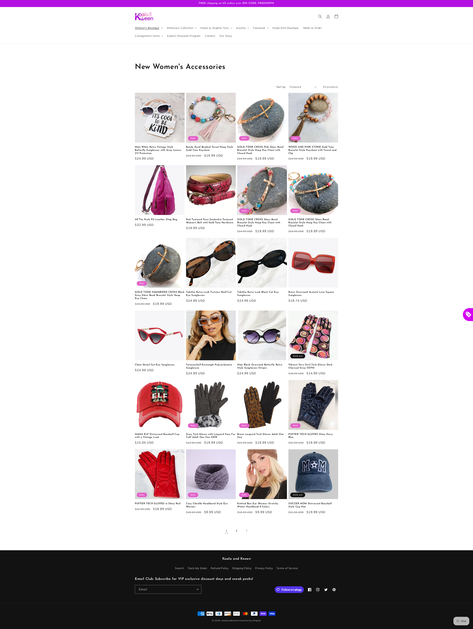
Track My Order (197, 568)
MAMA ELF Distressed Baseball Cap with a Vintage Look (157, 436)
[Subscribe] (197, 589)
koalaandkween (230, 620)
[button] (148, 28)
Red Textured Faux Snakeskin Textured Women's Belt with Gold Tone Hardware (210, 221)
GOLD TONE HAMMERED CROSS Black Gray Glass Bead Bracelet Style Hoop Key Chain (160, 295)
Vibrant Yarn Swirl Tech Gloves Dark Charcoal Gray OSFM (310, 366)
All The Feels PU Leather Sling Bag (156, 219)
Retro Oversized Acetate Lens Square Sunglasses (311, 293)
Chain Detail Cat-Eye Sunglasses (155, 365)
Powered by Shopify (250, 620)
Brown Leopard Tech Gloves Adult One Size (260, 436)
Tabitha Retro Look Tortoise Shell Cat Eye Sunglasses (209, 293)
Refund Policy (220, 568)
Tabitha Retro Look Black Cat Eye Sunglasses (258, 293)
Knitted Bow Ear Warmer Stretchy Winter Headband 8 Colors (257, 505)
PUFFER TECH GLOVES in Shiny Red (158, 503)
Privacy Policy (264, 568)
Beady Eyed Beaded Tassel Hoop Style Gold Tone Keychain (209, 148)
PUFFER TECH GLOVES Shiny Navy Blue (310, 436)
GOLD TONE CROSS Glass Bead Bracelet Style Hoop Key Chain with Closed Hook (258, 222)
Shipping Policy (242, 568)
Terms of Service (287, 568)
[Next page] (246, 531)
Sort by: (281, 87)
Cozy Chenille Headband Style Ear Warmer (207, 505)
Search (179, 568)
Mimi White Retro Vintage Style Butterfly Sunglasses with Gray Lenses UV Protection (158, 150)
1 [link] (227, 531)
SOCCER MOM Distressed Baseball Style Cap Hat (310, 505)
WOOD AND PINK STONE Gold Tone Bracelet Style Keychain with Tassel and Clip (312, 150)
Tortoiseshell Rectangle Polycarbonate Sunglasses (209, 366)
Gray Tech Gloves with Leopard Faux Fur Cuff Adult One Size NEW (210, 436)
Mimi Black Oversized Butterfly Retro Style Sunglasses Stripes (259, 366)
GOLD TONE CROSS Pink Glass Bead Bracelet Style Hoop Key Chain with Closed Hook (260, 150)
